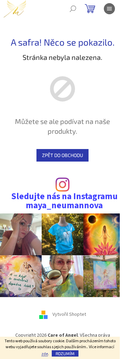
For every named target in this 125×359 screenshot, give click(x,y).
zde (44, 354)
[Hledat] (73, 9)
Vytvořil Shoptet (69, 314)
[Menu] (109, 9)
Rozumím (65, 353)
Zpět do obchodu (62, 155)
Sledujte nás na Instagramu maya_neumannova (64, 201)
